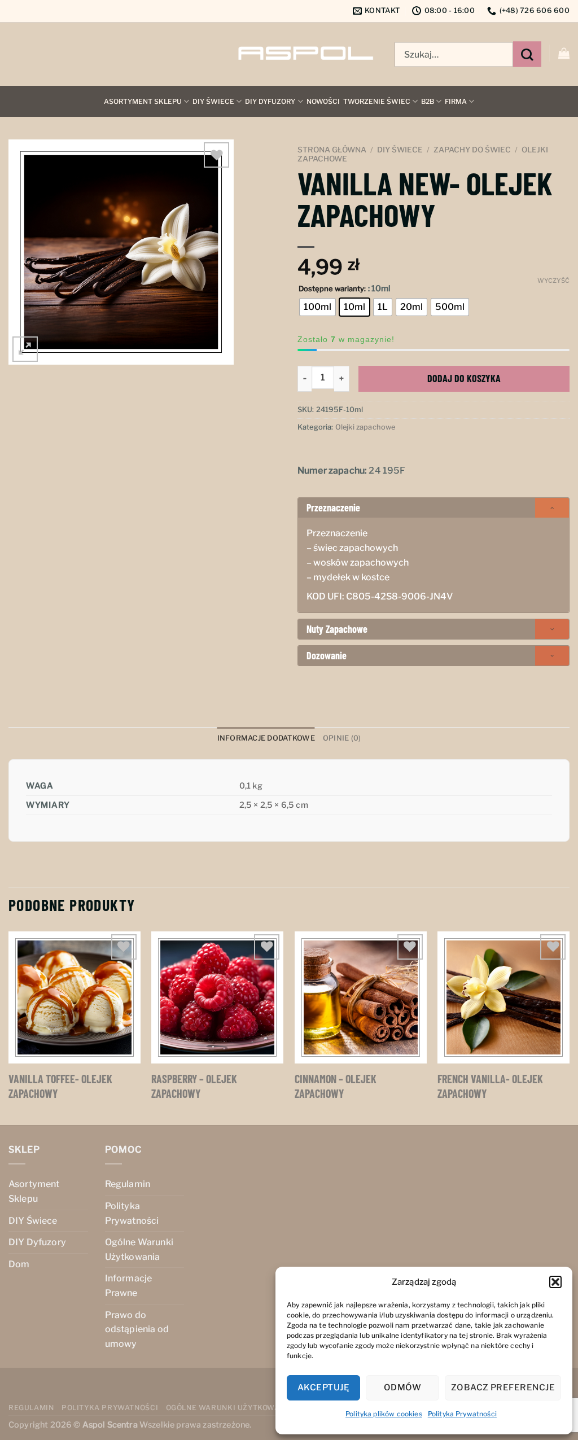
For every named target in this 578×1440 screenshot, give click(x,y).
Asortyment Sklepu (143, 101)
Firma (456, 101)
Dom (18, 1264)
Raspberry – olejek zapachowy (194, 1086)
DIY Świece (213, 101)
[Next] (569, 1027)
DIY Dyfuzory (270, 101)
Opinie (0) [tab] (342, 738)
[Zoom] (25, 349)
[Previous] (9, 1027)
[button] (555, 1282)
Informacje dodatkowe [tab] (266, 738)
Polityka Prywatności (462, 1414)
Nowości (323, 101)
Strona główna (331, 149)
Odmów (402, 1387)
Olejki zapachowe (365, 427)
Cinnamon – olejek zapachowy (335, 1086)
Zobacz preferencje (503, 1387)
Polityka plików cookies (383, 1414)
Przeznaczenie (333, 507)
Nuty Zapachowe (336, 629)
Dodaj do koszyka (464, 378)
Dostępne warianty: (332, 289)
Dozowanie (326, 655)
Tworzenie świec (376, 101)
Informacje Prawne (128, 1285)
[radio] (317, 307)
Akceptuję (323, 1387)
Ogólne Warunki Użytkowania (139, 1249)
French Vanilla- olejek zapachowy (490, 1086)
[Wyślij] (527, 54)
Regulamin (127, 1184)
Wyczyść (553, 281)
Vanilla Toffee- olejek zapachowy (60, 1086)
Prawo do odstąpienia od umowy (137, 1329)
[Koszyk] (564, 53)
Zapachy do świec (472, 149)
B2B (427, 101)
